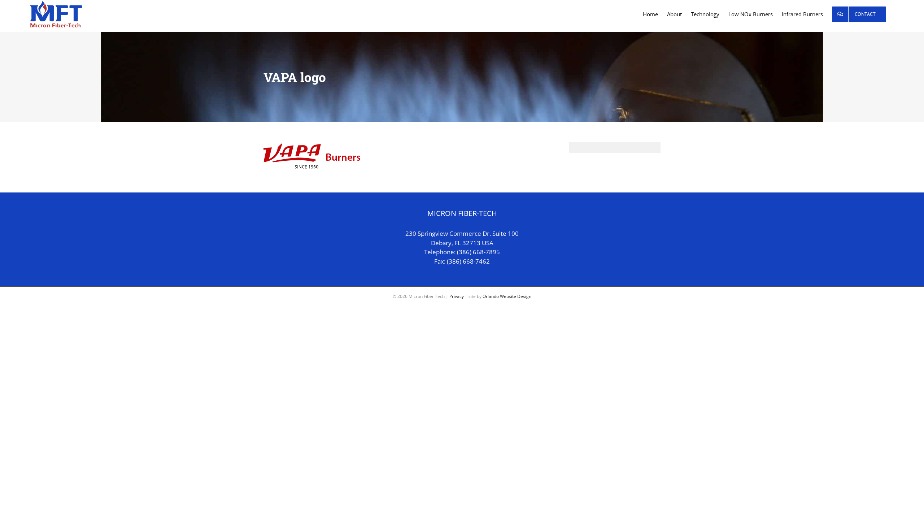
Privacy (456, 296)
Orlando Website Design (507, 296)
